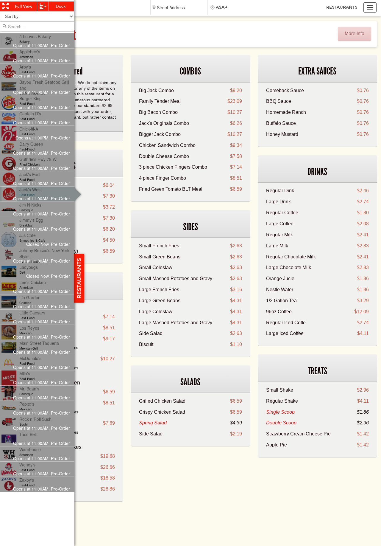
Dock (60, 6)
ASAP (221, 7)
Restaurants (341, 7)
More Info (354, 33)
